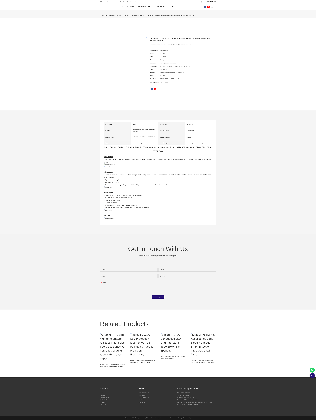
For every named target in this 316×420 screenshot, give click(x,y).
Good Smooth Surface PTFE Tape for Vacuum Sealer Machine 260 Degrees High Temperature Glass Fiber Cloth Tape (162, 15)
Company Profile (104, 397)
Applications (103, 402)
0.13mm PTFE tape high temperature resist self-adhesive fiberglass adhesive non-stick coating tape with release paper (112, 365)
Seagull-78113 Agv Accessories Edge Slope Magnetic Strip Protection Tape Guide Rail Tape (203, 361)
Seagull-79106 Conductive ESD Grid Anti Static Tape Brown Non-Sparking (173, 357)
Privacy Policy (187, 418)
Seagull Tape (103, 15)
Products (111, 15)
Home (101, 392)
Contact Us (103, 404)
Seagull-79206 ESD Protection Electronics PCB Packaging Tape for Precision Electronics (142, 361)
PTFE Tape (126, 15)
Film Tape (118, 15)
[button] (178, 7)
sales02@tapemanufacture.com (190, 399)
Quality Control (104, 399)
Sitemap (179, 418)
